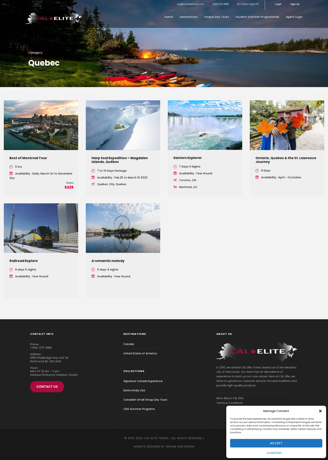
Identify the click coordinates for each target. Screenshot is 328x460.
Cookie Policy (274, 452)
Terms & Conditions (229, 403)
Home (169, 17)
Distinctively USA (134, 390)
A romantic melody (108, 261)
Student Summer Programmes (257, 17)
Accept (276, 443)
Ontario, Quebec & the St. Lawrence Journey (285, 160)
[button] (320, 411)
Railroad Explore (23, 261)
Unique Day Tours (216, 17)
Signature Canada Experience (143, 381)
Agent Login (294, 17)
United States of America (140, 353)
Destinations (188, 17)
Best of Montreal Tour (28, 158)
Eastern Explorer (187, 158)
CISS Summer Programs (139, 409)
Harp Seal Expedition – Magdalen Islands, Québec (119, 160)
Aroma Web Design (180, 446)
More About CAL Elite (230, 398)
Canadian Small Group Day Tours (145, 400)
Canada (128, 344)
